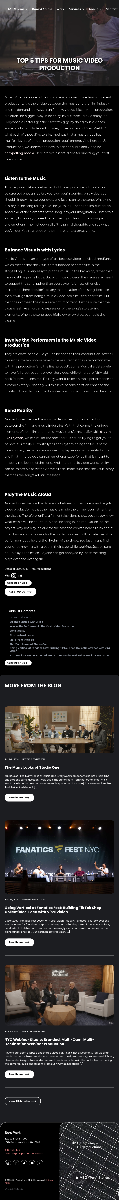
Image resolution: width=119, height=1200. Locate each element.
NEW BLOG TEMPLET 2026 (33, 759)
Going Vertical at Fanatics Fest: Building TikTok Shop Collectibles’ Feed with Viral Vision (60, 649)
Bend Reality (17, 630)
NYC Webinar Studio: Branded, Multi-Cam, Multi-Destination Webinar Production (60, 655)
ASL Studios (16, 9)
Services (75, 9)
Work (60, 9)
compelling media (19, 153)
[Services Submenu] (82, 9)
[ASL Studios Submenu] (26, 9)
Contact (112, 9)
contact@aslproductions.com (24, 1153)
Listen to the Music (21, 617)
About (93, 9)
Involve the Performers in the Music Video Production (42, 626)
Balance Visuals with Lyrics (26, 621)
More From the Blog (22, 639)
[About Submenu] (99, 9)
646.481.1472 (12, 1150)
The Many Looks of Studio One (28, 644)
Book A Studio (42, 9)
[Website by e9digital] (14, 1190)
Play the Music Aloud (22, 635)
